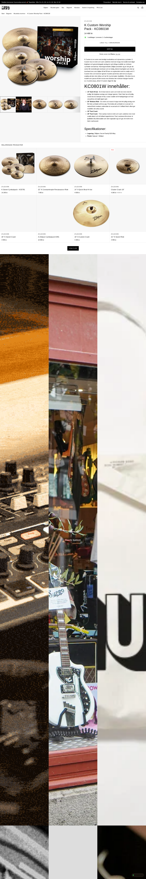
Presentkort (107, 2)
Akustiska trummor (19, 13)
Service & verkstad (129, 2)
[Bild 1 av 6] (8, 104)
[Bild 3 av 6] (39, 104)
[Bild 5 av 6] (71, 104)
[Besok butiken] (73, 540)
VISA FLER (73, 248)
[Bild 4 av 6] (55, 104)
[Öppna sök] (138, 7)
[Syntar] (24, 540)
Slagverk (9, 13)
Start (2, 13)
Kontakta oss (140, 2)
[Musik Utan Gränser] (5, 7)
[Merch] (121, 540)
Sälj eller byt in (116, 2)
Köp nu (110, 49)
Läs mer (118, 54)
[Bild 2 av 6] (24, 104)
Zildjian (88, 21)
